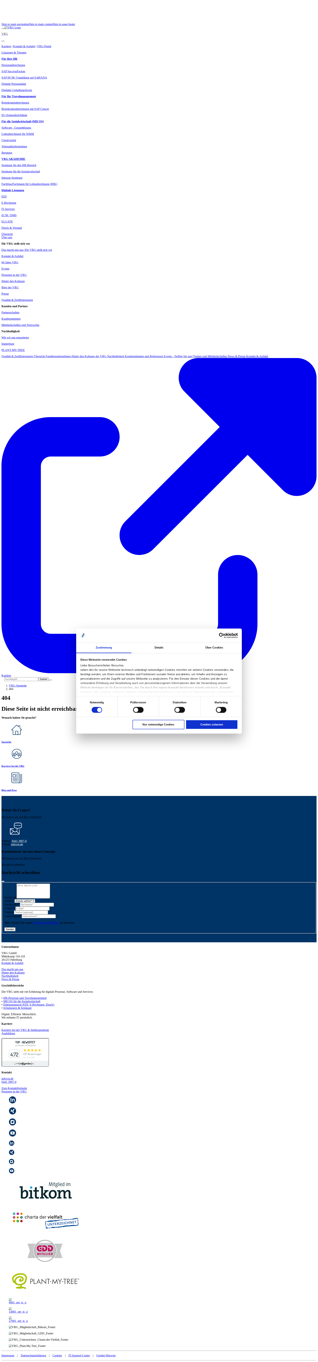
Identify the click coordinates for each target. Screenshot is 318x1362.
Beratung (6, 152)
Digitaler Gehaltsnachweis (16, 90)
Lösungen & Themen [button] (13, 52)
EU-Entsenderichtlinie (14, 115)
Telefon (9, 912)
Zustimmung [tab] (104, 647)
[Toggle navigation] (2, 28)
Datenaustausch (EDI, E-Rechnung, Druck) (29, 1004)
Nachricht (10, 897)
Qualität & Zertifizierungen (17, 300)
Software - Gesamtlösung (16, 127)
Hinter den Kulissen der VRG (89, 356)
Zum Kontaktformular (14, 1088)
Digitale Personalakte (13, 83)
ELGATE (7, 221)
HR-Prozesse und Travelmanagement (25, 998)
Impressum (7, 1355)
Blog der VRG (10, 287)
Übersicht (7, 234)
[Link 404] (12, 27)
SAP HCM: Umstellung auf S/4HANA (24, 77)
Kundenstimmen (11, 318)
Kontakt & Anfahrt (24, 46)
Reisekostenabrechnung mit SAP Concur (25, 108)
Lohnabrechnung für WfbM (17, 133)
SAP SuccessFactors (13, 71)
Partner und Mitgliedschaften (210, 356)
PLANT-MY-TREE (13, 350)
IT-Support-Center (79, 1355)
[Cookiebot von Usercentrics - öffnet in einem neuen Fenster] (222, 635)
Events (5, 268)
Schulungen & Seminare (17, 1007)
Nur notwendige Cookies (158, 724)
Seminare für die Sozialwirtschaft (20, 171)
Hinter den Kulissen (13, 281)
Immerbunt (7, 343)
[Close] (2, 41)
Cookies (57, 1355)
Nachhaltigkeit (116, 356)
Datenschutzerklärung (46, 922)
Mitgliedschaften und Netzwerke (20, 325)
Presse (5, 293)
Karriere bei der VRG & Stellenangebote (25, 1030)
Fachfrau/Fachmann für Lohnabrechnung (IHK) (29, 184)
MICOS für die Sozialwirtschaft (21, 1001)
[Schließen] (2, 881)
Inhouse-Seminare (11, 177)
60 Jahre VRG (9, 262)
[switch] (138, 710)
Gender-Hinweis (106, 1355)
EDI (3, 196)
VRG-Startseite (18, 685)
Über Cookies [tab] (214, 647)
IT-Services (8, 209)
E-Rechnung (8, 202)
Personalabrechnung (13, 65)
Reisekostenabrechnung (15, 102)
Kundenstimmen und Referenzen (144, 356)
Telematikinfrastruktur (14, 146)
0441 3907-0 (19, 841)
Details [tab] (159, 647)
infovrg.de (17, 844)
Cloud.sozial (8, 140)
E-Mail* (9, 908)
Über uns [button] (6, 237)
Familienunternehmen (59, 356)
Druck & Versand (11, 227)
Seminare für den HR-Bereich (18, 165)
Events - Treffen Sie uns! (178, 356)
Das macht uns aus (12, 969)
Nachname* (12, 904)
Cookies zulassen (211, 724)
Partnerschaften (10, 312)
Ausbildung (8, 1033)
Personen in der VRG (14, 274)
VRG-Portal (44, 46)
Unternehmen (13, 916)
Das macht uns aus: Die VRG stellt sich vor (26, 249)
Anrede (9, 900)
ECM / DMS (9, 215)
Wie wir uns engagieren (15, 337)
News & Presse (237, 356)
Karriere (6, 46)
